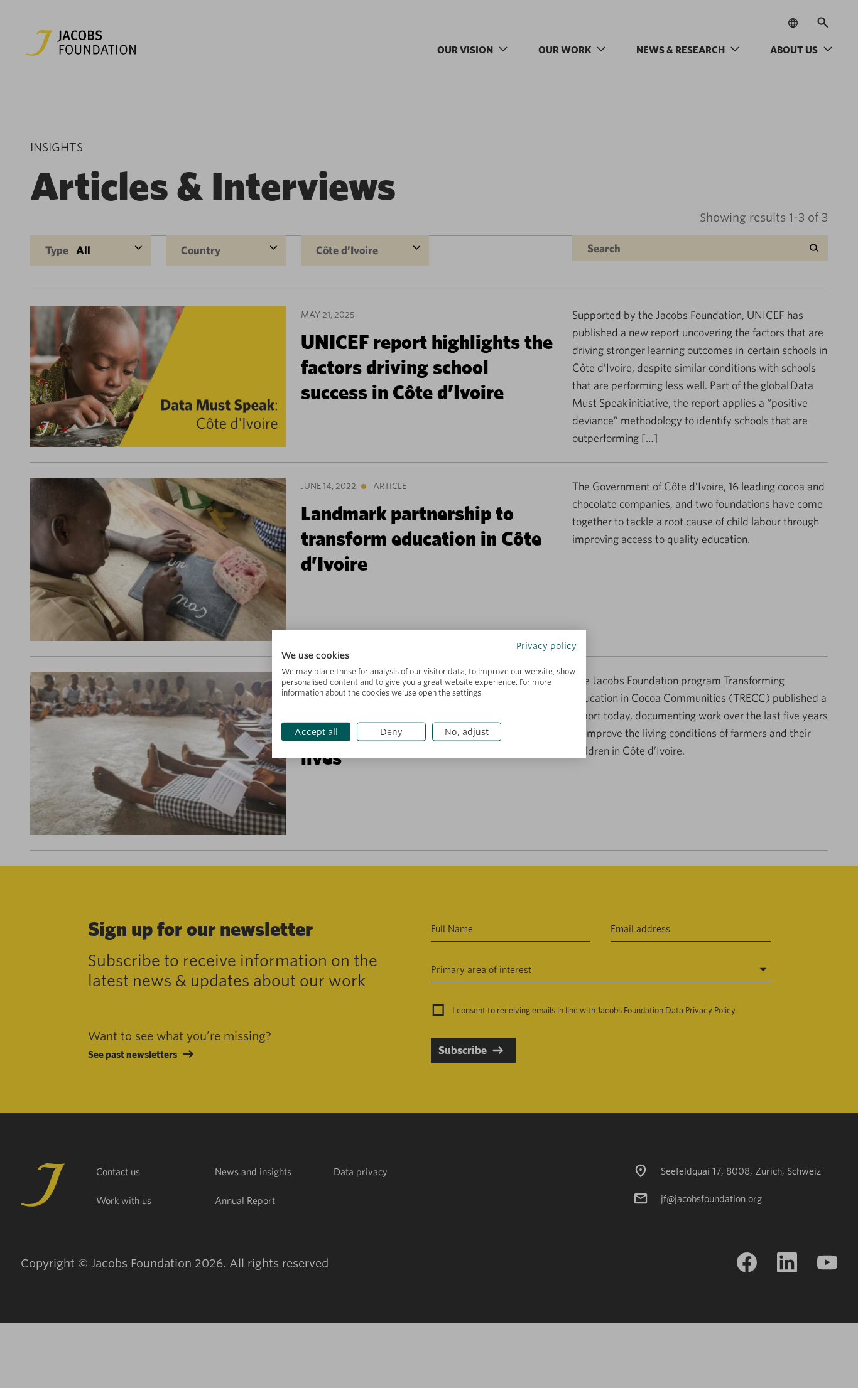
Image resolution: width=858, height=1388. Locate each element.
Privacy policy (546, 645)
